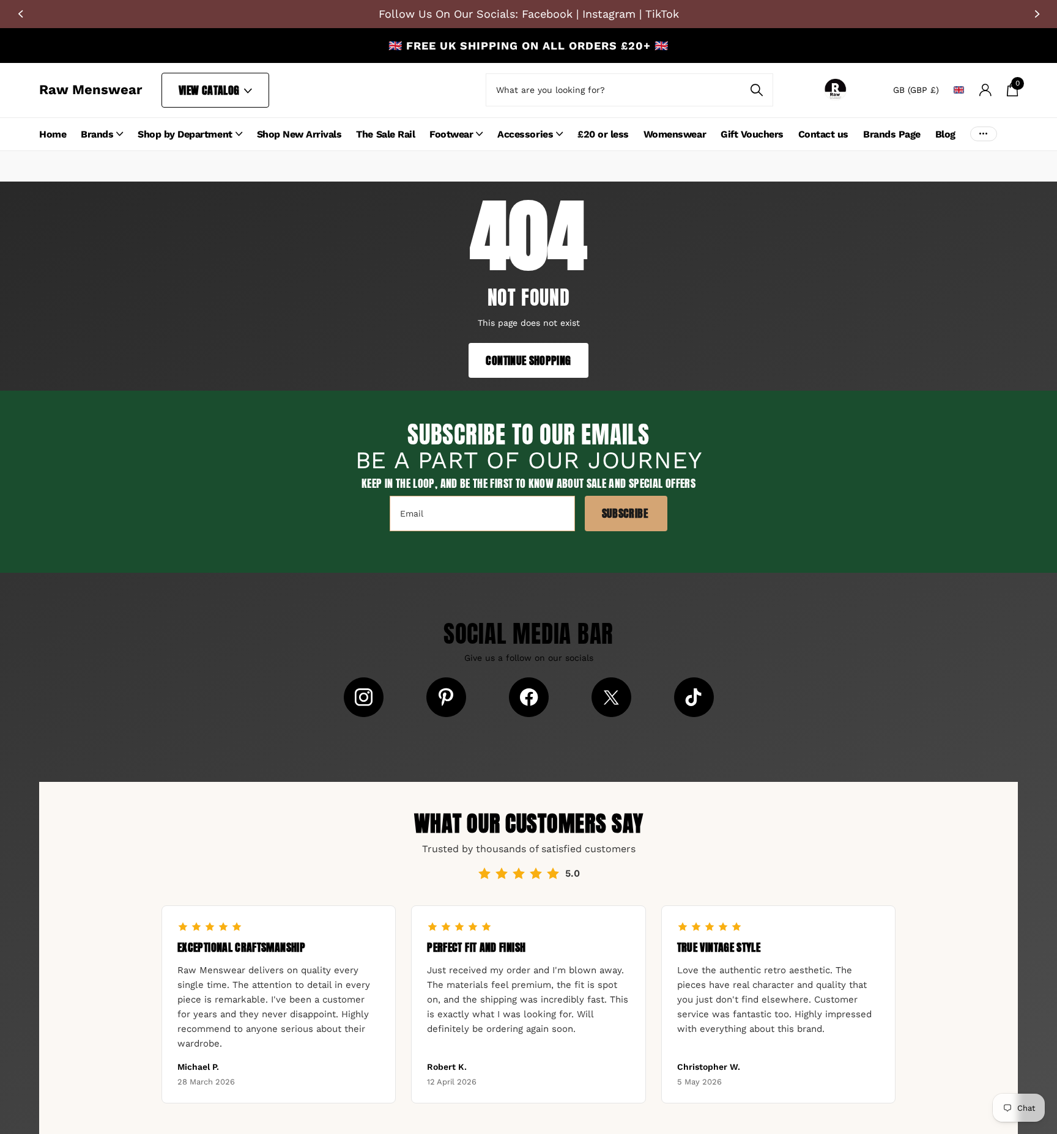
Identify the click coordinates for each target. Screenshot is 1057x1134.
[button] (20, 14)
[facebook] (529, 697)
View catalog (210, 90)
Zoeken (756, 89)
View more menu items (983, 134)
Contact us (823, 134)
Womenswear (674, 134)
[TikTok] (694, 697)
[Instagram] (364, 697)
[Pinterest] (446, 697)
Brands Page (892, 134)
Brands (97, 134)
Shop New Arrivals (299, 134)
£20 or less (603, 134)
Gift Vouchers (752, 134)
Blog (945, 134)
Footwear (451, 134)
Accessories (525, 134)
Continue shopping (528, 360)
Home (52, 134)
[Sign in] (985, 90)
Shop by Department (185, 134)
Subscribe (626, 513)
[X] (611, 697)
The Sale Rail (385, 134)
